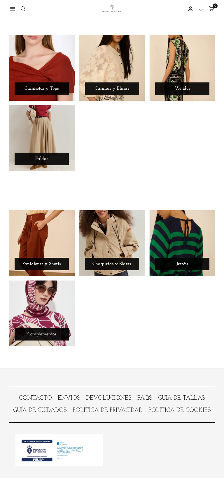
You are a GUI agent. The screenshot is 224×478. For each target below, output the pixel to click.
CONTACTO (35, 398)
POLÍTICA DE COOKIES (179, 410)
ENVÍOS (69, 398)
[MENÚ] (12, 8)
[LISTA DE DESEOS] (201, 8)
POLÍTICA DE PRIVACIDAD (108, 410)
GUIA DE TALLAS (181, 398)
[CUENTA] (190, 8)
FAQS (144, 398)
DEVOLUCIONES (109, 398)
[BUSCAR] (23, 8)
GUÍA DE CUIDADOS (40, 410)
